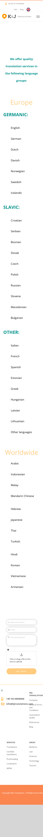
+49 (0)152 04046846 (15, 4)
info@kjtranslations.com (19, 703)
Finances (33, 756)
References (34, 722)
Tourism (32, 765)
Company (33, 700)
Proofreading (12, 759)
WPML (9, 768)
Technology (34, 761)
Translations (12, 747)
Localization (12, 763)
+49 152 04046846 (15, 698)
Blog (31, 727)
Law (31, 751)
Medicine (33, 747)
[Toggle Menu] (38, 17)
